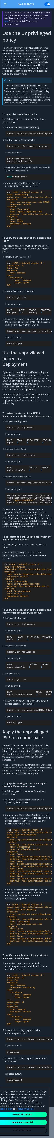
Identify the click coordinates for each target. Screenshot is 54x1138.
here (6, 21)
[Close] (45, 1092)
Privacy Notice (26, 1108)
